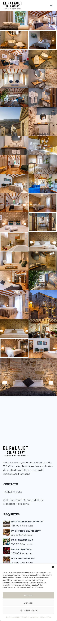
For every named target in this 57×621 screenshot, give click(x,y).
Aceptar (28, 595)
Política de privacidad (30, 617)
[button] (52, 567)
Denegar (28, 603)
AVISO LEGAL (45, 617)
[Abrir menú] (51, 5)
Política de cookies (13, 617)
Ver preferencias (28, 610)
